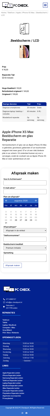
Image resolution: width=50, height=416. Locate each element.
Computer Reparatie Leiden (13, 391)
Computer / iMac (9, 328)
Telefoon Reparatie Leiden (12, 380)
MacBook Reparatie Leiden (13, 386)
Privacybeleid (8, 398)
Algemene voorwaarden (12, 396)
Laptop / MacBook (9, 325)
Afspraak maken (12, 265)
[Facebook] (26, 413)
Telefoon (11, 13)
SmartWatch (7, 330)
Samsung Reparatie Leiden (13, 378)
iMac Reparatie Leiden (11, 388)
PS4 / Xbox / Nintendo (11, 333)
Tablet (5, 322)
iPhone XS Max (28, 13)
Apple (18, 13)
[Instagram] (22, 413)
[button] (45, 5)
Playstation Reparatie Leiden (13, 393)
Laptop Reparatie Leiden (12, 383)
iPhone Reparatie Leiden (12, 375)
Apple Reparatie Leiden (11, 373)
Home (3, 13)
